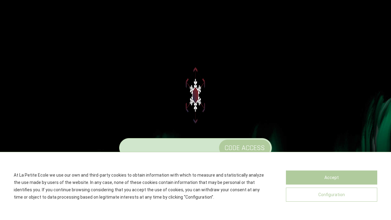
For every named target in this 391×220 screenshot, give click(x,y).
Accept (331, 177)
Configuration (331, 194)
